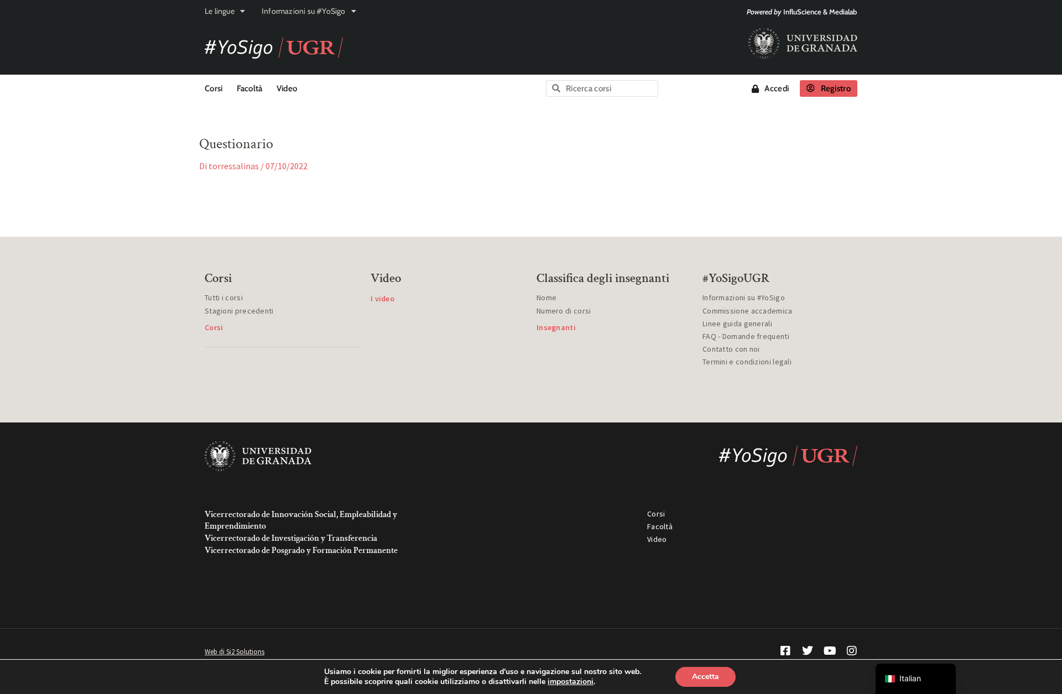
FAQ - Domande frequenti (745, 336)
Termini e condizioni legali (747, 362)
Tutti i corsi (224, 297)
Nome (546, 297)
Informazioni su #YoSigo (304, 11)
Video (287, 88)
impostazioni (571, 682)
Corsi (214, 88)
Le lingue (220, 11)
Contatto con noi (731, 349)
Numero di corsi (564, 311)
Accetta (705, 676)
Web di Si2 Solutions (234, 651)
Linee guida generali (737, 323)
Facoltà (250, 88)
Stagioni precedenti (239, 311)
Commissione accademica (747, 311)
